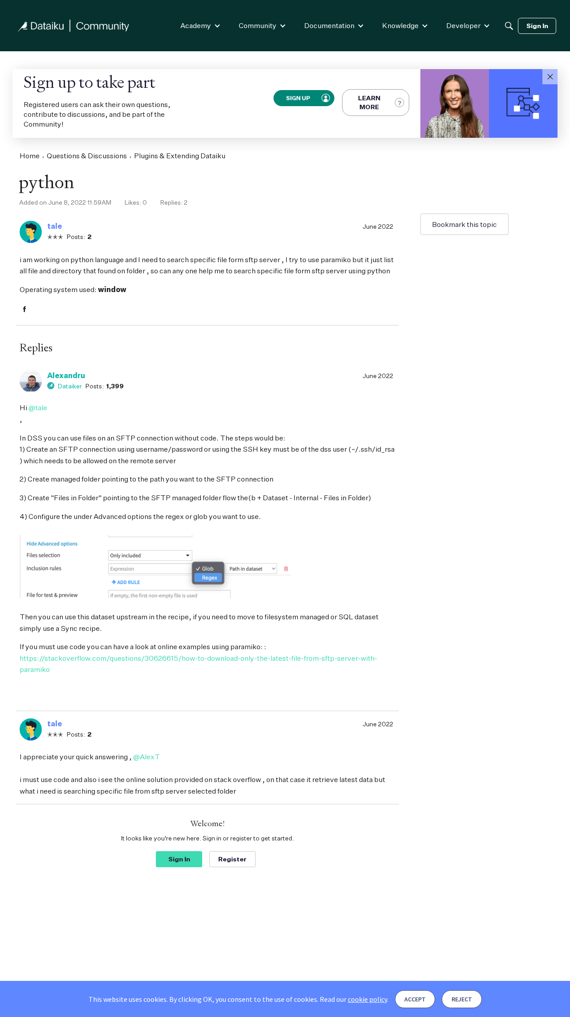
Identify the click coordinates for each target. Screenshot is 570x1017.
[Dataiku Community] (73, 26)
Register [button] (232, 859)
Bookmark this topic (464, 224)
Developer (463, 25)
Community (258, 25)
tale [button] (54, 226)
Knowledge (400, 25)
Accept (415, 999)
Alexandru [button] (66, 375)
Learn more (369, 102)
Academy (195, 25)
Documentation (329, 25)
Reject (462, 999)
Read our (353, 999)
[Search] (509, 26)
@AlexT (146, 756)
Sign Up (297, 98)
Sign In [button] (179, 859)
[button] (550, 76)
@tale (37, 407)
